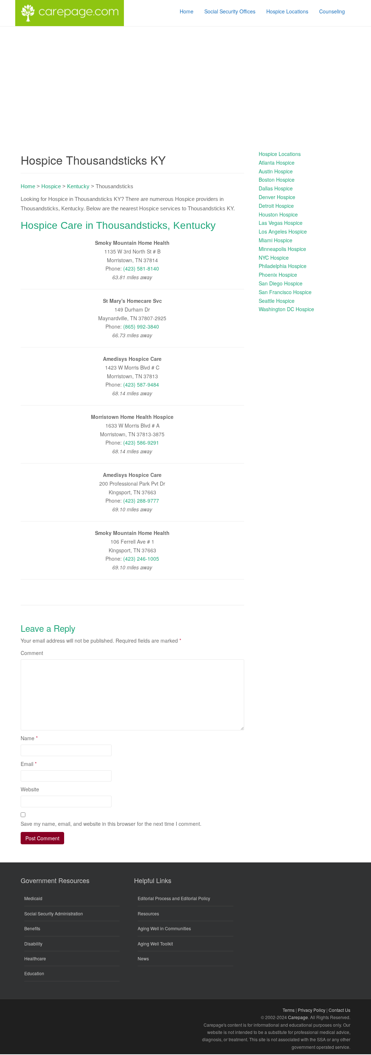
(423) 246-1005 (141, 558)
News (143, 958)
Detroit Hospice (276, 205)
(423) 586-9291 (141, 442)
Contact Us (339, 1010)
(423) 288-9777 (141, 500)
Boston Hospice (277, 179)
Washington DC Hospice (286, 309)
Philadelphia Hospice (283, 265)
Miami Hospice (275, 240)
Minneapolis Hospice (282, 248)
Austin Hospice (276, 171)
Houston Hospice (278, 214)
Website (30, 789)
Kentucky (78, 186)
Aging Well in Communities (164, 928)
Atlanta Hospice (277, 162)
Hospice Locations (280, 153)
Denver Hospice (277, 197)
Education (34, 973)
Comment (32, 652)
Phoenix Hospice (278, 274)
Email (29, 763)
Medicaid (33, 898)
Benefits (32, 928)
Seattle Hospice (277, 300)
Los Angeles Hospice (283, 231)
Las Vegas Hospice (281, 222)
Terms (289, 1010)
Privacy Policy (311, 1010)
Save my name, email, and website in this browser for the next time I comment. (111, 823)
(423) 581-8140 (141, 268)
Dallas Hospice (276, 188)
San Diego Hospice (281, 283)
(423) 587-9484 (141, 384)
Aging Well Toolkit (155, 943)
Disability (33, 943)
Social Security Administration (53, 913)
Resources (148, 913)
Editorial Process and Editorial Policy (174, 898)
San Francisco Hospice (285, 292)
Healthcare (35, 958)
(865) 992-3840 (141, 326)
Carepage (298, 1017)
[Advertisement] (185, 81)
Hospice (51, 186)
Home (28, 186)
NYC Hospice (274, 257)
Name (29, 738)
